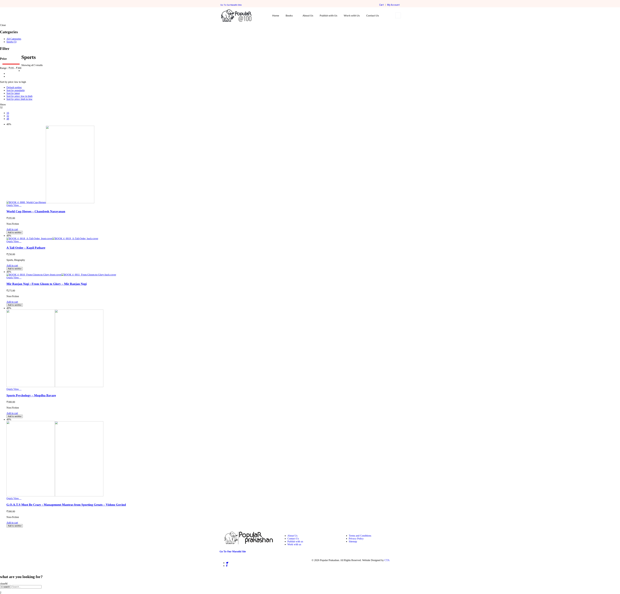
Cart (381, 5)
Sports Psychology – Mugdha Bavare (31, 395)
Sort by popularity (15, 90)
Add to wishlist (14, 232)
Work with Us (352, 15)
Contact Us (372, 15)
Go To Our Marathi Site (231, 5)
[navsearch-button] (398, 15)
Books (289, 15)
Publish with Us (328, 15)
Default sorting (14, 87)
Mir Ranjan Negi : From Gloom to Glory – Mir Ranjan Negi (46, 284)
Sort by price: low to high (19, 96)
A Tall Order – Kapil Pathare (25, 247)
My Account (393, 5)
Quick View (13, 205)
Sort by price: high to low (19, 99)
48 (7, 118)
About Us (308, 15)
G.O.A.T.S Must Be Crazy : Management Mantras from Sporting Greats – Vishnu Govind (66, 504)
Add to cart (12, 229)
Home (275, 15)
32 (7, 115)
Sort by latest (13, 93)
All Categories (13, 38)
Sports (11, 41)
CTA (387, 560)
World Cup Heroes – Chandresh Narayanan (35, 211)
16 (7, 113)
